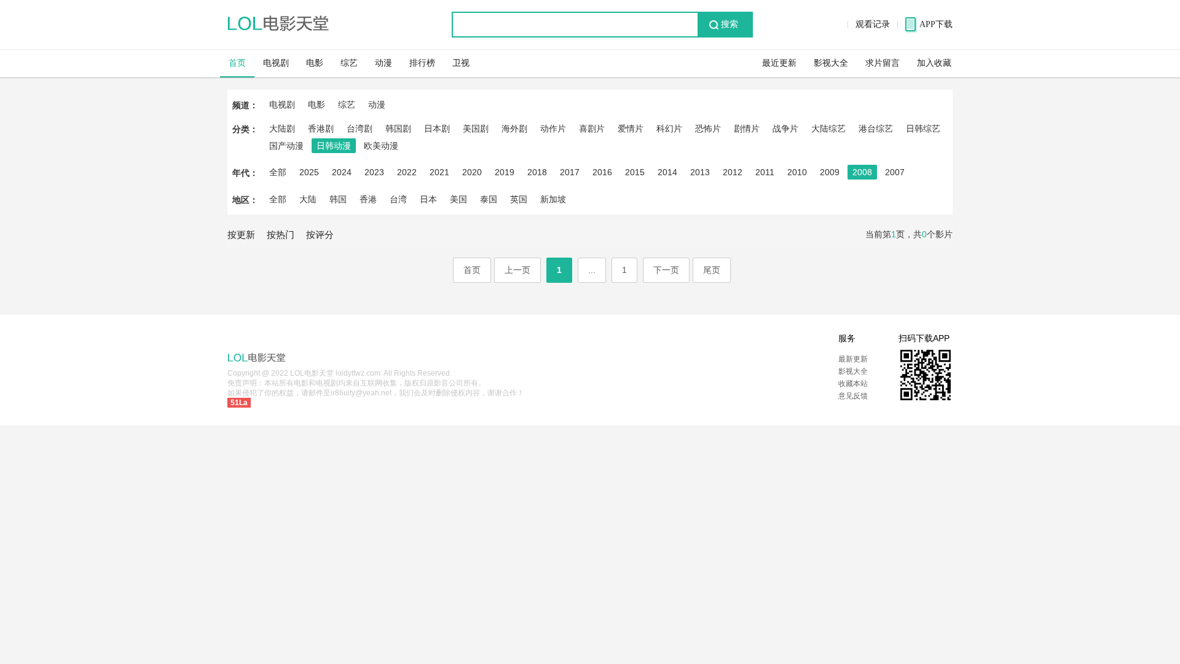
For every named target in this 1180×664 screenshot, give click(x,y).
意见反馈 (853, 396)
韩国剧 (398, 128)
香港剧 (321, 128)
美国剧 (476, 128)
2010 (797, 172)
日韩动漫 (334, 146)
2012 (732, 172)
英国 (518, 199)
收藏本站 (853, 383)
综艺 (349, 63)
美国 (458, 199)
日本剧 (437, 128)
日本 (428, 199)
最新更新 (853, 359)
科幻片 (669, 128)
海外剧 (514, 128)
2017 (570, 172)
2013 (700, 172)
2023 (374, 172)
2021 (439, 172)
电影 (314, 63)
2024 (342, 172)
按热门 (280, 234)
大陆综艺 (828, 128)
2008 (862, 172)
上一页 (517, 270)
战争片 (785, 128)
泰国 (488, 199)
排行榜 (422, 63)
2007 (895, 172)
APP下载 (936, 24)
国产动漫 (286, 146)
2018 (537, 172)
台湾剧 (359, 128)
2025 (309, 172)
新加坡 (553, 199)
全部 (277, 172)
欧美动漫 (381, 146)
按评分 (320, 234)
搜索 (729, 24)
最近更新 (779, 63)
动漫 (383, 63)
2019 (504, 172)
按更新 (241, 234)
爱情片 (630, 128)
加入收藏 (934, 63)
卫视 (461, 63)
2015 (635, 172)
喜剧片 (592, 128)
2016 (602, 172)
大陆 (308, 199)
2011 (764, 172)
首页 (237, 63)
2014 (667, 172)
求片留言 (882, 63)
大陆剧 (282, 128)
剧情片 (747, 128)
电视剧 (276, 63)
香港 (368, 199)
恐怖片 (708, 128)
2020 (472, 172)
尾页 (711, 270)
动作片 (553, 128)
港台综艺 (876, 128)
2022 (407, 172)
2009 (830, 172)
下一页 (666, 270)
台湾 (398, 199)
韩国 (338, 199)
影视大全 (831, 63)
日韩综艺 (923, 128)
